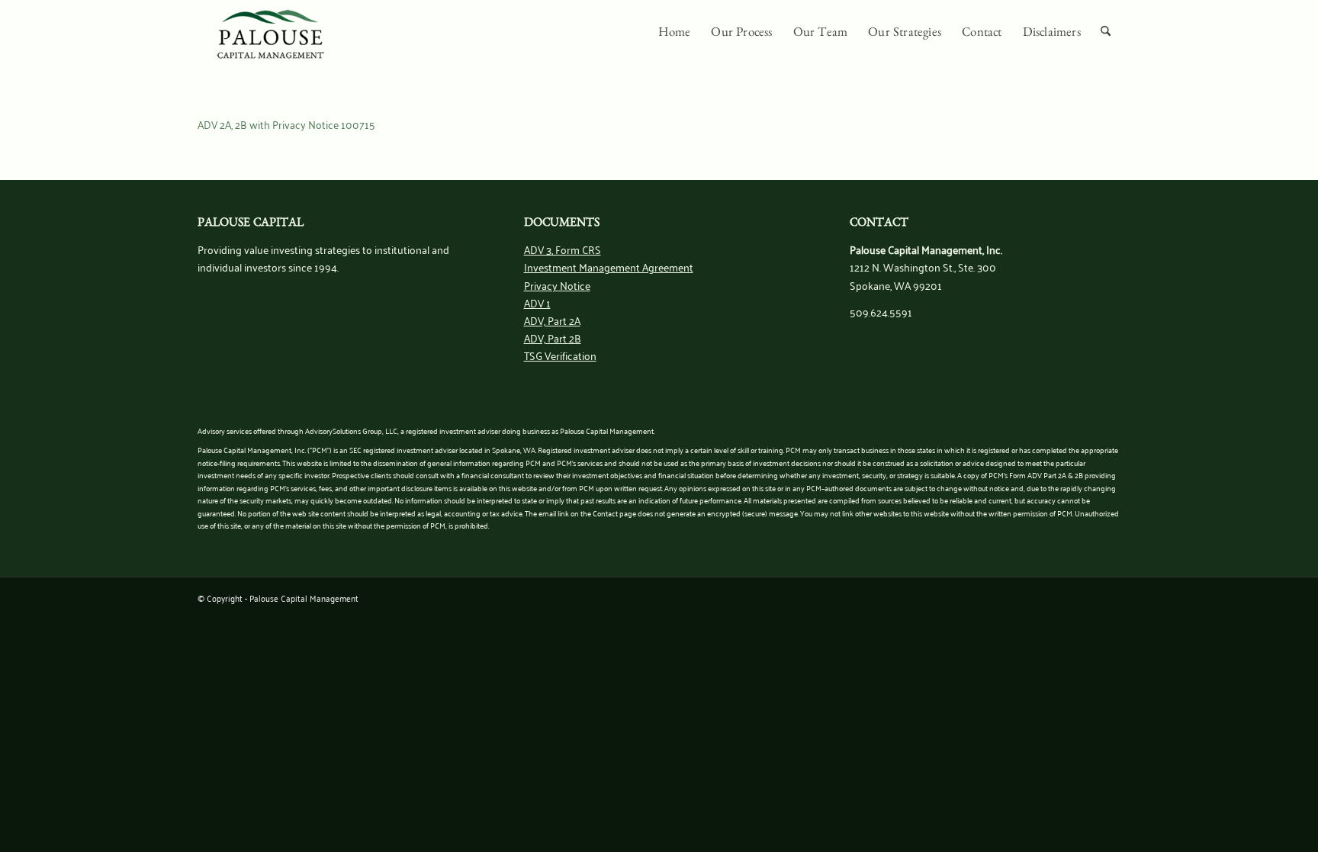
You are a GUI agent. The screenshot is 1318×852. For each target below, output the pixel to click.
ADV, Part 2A (552, 320)
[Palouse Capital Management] (270, 34)
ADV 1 (537, 302)
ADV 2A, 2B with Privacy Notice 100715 (286, 123)
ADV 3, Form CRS (562, 249)
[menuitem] (674, 34)
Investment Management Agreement (608, 266)
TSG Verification (560, 355)
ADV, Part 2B (552, 337)
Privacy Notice (557, 284)
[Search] (1105, 34)
